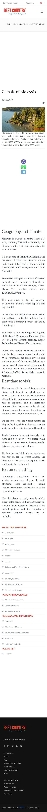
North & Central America (12, 763)
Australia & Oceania (11, 770)
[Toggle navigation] (42, 12)
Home (8, 24)
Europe (6, 756)
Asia (14, 24)
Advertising (8, 794)
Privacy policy (9, 784)
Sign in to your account (10, 3)
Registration (30, 3)
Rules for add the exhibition (14, 790)
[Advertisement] (23, 56)
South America (9, 767)
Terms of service (10, 787)
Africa (6, 773)
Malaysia (22, 24)
